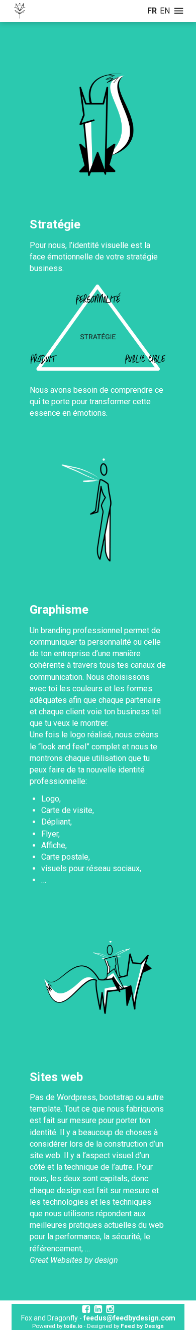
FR (152, 11)
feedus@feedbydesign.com (129, 1318)
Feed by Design (142, 1325)
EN (165, 11)
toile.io (73, 1325)
